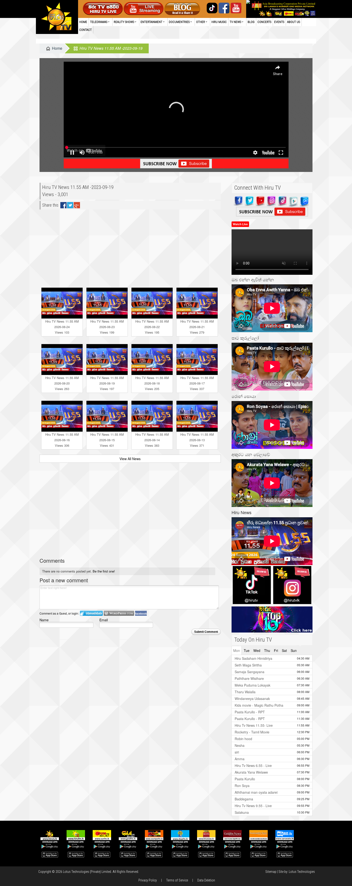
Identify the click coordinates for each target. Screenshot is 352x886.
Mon (236, 650)
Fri (276, 650)
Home (83, 22)
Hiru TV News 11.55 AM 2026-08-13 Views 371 (197, 440)
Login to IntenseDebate (91, 613)
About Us (293, 22)
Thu (267, 650)
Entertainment (151, 22)
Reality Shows (124, 22)
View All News (130, 458)
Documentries (179, 22)
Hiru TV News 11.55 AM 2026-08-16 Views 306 (62, 440)
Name (44, 619)
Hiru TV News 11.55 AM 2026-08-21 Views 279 (197, 327)
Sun (294, 650)
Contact (85, 30)
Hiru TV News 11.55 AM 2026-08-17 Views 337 (197, 383)
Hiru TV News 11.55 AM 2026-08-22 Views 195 (152, 327)
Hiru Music (219, 22)
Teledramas (98, 22)
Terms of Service (177, 880)
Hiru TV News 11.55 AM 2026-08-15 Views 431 (107, 440)
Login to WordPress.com (119, 613)
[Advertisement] (130, 246)
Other (200, 22)
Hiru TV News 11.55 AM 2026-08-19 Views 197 (107, 383)
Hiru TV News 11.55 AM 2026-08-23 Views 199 (107, 327)
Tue (247, 650)
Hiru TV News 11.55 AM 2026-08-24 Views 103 (62, 327)
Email (103, 619)
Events (279, 22)
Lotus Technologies (302, 872)
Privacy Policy (147, 880)
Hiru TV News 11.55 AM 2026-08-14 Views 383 (152, 440)
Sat (284, 650)
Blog (251, 22)
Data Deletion (206, 880)
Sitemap (270, 872)
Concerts (264, 22)
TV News (235, 22)
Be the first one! (104, 571)
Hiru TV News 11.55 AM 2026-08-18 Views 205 (152, 383)
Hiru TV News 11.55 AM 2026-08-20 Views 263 (62, 383)
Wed (256, 650)
